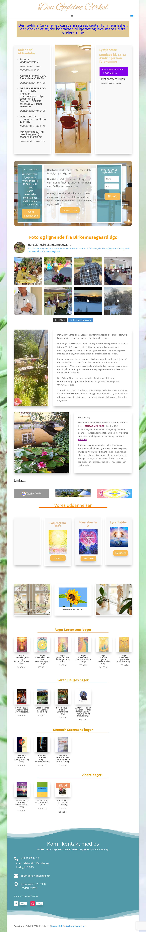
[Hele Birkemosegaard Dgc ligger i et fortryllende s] (118, 301)
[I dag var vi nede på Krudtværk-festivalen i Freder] (58, 301)
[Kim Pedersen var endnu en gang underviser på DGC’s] (118, 271)
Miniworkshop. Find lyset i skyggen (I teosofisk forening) (32, 134)
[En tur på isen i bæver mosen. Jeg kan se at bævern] (88, 301)
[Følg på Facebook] (16, 903)
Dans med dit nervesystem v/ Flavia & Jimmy (33, 119)
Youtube (82, 439)
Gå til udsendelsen (31, 213)
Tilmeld (112, 196)
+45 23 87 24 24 (30, 858)
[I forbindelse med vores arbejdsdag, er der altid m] (28, 271)
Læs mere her (69, 210)
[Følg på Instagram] (32, 903)
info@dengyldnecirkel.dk (35, 875)
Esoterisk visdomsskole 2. (29, 61)
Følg (23, 903)
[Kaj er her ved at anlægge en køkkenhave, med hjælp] (88, 271)
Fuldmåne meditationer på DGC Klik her (113, 71)
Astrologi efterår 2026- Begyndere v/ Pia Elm (33, 77)
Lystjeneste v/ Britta (113, 79)
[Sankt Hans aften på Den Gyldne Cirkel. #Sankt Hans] (58, 271)
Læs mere (58, 558)
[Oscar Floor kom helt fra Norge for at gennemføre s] (28, 301)
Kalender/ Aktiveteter (27, 51)
